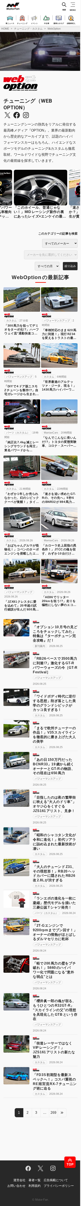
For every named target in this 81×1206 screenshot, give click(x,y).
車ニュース (10, 23)
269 (53, 1112)
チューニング (22, 23)
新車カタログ (59, 23)
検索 (64, 10)
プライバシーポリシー (59, 1185)
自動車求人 (71, 23)
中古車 (46, 23)
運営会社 (19, 1180)
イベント (34, 23)
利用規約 (35, 1185)
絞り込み (70, 266)
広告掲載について (56, 1180)
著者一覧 (35, 1180)
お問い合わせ (16, 1185)
